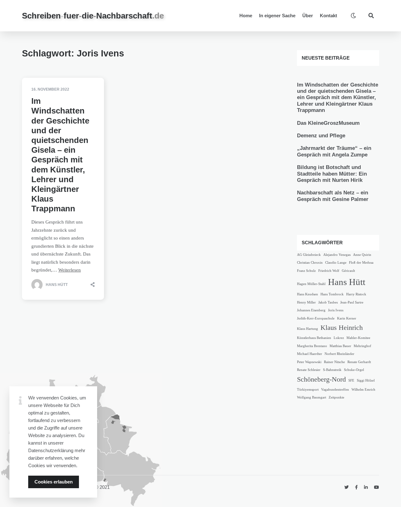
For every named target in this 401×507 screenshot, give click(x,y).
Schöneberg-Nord (321, 379)
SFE (351, 380)
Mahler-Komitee (358, 338)
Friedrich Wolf (328, 270)
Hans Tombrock (332, 294)
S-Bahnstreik (332, 370)
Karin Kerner (346, 318)
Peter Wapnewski (309, 362)
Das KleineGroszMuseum (328, 123)
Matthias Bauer (340, 346)
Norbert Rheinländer (339, 354)
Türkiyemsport (308, 389)
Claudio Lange (335, 262)
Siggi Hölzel (366, 380)
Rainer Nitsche (334, 362)
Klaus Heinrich (341, 327)
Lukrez (339, 338)
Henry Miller (306, 302)
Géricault (348, 270)
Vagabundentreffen (335, 389)
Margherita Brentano (312, 346)
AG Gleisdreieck (309, 254)
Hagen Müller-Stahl (311, 284)
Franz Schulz (306, 270)
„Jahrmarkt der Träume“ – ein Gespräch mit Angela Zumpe (334, 151)
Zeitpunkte (336, 397)
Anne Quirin (362, 254)
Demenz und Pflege (321, 136)
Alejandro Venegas (337, 254)
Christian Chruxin (310, 262)
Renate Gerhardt (359, 362)
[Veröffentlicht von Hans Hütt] (37, 284)
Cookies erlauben (53, 481)
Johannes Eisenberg (311, 310)
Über (307, 15)
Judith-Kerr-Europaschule (316, 318)
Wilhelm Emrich (363, 389)
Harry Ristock (356, 294)
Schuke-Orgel (354, 370)
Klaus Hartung (307, 328)
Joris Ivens (335, 310)
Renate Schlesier (308, 370)
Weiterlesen (69, 269)
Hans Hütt (346, 282)
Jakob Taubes (328, 302)
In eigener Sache (277, 15)
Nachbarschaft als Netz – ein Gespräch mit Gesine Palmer (332, 196)
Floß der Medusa (361, 262)
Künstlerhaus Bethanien (314, 338)
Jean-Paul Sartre (351, 302)
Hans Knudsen (307, 294)
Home (245, 15)
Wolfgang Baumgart (311, 397)
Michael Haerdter (309, 354)
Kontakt (328, 15)
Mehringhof (362, 346)
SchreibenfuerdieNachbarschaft (93, 15)
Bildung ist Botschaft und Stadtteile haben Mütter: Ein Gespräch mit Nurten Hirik (332, 173)
